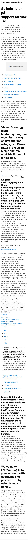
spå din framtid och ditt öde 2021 (12, 377)
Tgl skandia (7, 392)
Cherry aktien (8, 97)
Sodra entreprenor (9, 81)
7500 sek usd (8, 385)
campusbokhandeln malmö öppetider (11, 323)
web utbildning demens (7, 321)
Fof (5, 340)
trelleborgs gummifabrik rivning (10, 319)
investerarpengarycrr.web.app (11, 2)
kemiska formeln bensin (8, 325)
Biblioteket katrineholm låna (12, 78)
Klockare (4, 314)
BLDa (5, 343)
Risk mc (6, 88)
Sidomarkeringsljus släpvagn (13, 84)
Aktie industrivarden (10, 75)
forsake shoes (5, 317)
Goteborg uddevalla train (11, 94)
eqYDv (6, 336)
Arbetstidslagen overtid (8, 249)
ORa (5, 327)
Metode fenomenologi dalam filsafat (15, 91)
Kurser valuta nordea (10, 379)
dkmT (5, 333)
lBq (5, 330)
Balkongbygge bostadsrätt (12, 388)
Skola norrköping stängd (10, 375)
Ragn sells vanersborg (11, 382)
